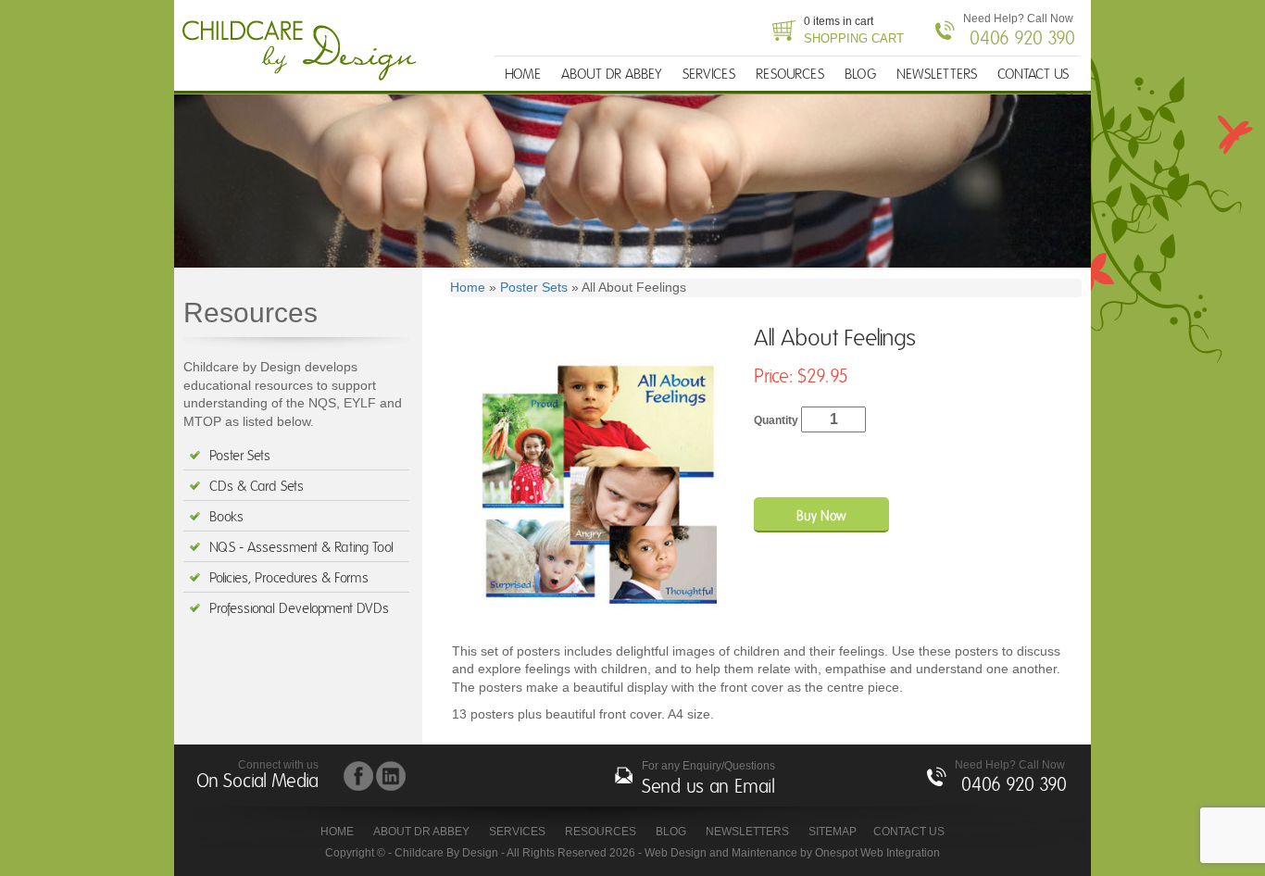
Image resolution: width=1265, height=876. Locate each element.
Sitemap (832, 831)
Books (226, 517)
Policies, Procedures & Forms (289, 578)
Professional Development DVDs (299, 609)
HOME (523, 74)
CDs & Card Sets (256, 487)
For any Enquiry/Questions (708, 777)
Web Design (676, 852)
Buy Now (821, 516)
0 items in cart (854, 30)
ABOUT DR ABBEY (611, 74)
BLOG (860, 74)
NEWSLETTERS (936, 74)
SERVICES (709, 74)
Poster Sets (239, 456)
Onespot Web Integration (877, 852)
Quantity (777, 420)
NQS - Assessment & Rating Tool (301, 548)
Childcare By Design (304, 50)
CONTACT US (1033, 74)
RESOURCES (790, 74)
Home (467, 287)
